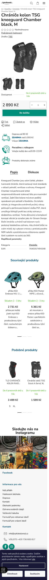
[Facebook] (5, 547)
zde (33, 559)
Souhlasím (35, 573)
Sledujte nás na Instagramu (25, 431)
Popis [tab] (14, 172)
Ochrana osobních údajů (13, 509)
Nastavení (23, 565)
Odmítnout (12, 573)
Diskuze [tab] (33, 172)
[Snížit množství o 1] (32, 105)
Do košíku (24, 112)
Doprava (6, 498)
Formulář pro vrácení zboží (14, 520)
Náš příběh (7, 490)
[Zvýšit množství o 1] (44, 105)
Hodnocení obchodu (11, 494)
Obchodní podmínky (11, 505)
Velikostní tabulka (11, 513)
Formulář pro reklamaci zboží (16, 517)
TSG (10, 36)
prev (3, 286)
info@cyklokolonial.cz (18, 533)
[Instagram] (12, 547)
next (46, 286)
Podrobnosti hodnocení (11, 33)
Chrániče (33, 245)
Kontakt (6, 501)
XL (14, 406)
